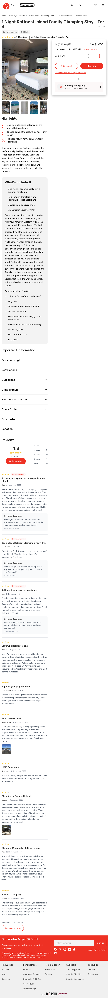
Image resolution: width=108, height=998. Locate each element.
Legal (90, 950)
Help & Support (52, 965)
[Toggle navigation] (103, 5)
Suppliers (71, 965)
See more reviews (12, 928)
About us (5, 969)
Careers (48, 974)
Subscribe (6, 979)
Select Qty (60, 56)
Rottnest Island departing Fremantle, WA (51, 37)
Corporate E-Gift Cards (33, 979)
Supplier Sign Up (73, 974)
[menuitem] (72, 5)
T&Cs (12, 955)
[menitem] (88, 5)
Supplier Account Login (76, 979)
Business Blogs (29, 989)
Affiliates (91, 969)
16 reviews (22, 37)
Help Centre (50, 969)
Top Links (93, 965)
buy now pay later (89, 49)
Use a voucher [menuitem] (27, 5)
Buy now (91, 66)
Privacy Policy (23, 955)
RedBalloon (7, 965)
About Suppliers (73, 969)
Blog (4, 974)
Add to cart (66, 66)
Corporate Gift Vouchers (33, 974)
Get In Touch (28, 984)
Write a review (15, 461)
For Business (30, 965)
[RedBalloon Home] (6, 6)
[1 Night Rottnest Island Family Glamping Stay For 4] (6, 107)
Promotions (93, 974)
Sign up (100, 943)
